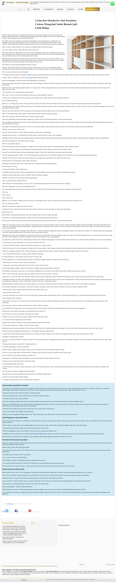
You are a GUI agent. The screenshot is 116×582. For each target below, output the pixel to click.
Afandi (55, 579)
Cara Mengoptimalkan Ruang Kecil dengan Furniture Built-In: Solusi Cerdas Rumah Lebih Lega (29, 566)
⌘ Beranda (36, 9)
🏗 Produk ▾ (60, 9)
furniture (40, 434)
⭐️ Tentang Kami (48, 9)
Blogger (60, 579)
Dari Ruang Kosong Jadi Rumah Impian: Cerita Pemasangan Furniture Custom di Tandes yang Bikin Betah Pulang (15, 533)
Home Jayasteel (24, 580)
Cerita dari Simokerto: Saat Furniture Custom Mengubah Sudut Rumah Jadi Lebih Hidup (56, 24)
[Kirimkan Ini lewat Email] (3, 511)
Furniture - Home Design (17, 2)
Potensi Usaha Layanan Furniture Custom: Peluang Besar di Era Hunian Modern (15, 541)
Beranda (81, 564)
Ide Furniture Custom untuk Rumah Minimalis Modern (13, 537)
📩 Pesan (92, 9)
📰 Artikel (80, 9)
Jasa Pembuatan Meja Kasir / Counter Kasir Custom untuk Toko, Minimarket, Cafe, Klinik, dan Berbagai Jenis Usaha (14, 527)
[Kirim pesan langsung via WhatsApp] (112, 4)
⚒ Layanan (70, 9)
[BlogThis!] (4, 511)
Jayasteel (92, 579)
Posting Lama (111, 564)
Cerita (33, 523)
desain (29, 75)
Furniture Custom (8, 523)
